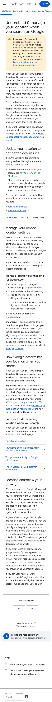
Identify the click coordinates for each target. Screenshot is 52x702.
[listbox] (14, 696)
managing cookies (14, 348)
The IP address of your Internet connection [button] (21, 468)
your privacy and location (25, 402)
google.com (34, 287)
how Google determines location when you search (25, 137)
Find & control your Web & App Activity (27, 664)
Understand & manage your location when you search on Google (27, 672)
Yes (18, 608)
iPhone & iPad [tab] (38, 218)
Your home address (17, 206)
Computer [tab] (12, 218)
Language (12, 693)
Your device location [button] (15, 441)
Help (7, 657)
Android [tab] (24, 218)
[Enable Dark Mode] (26, 696)
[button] (4, 4)
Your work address (17, 210)
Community (18, 11)
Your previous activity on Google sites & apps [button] (21, 459)
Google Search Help (20, 4)
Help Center (6, 11)
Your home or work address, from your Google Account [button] (22, 449)
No (32, 608)
